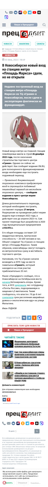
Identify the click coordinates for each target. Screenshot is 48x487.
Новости (8, 44)
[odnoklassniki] (25, 12)
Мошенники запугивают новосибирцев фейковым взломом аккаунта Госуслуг (28, 344)
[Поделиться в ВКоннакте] (24, 318)
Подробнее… (35, 483)
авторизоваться (9, 392)
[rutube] (20, 12)
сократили (7, 297)
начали (6, 282)
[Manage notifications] (4, 482)
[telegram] (29, 12)
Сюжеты (40, 44)
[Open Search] (44, 25)
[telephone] (6, 12)
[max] (6, 17)
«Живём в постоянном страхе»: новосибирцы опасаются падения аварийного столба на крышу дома (30, 377)
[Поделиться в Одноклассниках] (34, 318)
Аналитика (24, 44)
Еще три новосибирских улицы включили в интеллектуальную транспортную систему (29, 354)
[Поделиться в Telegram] (29, 318)
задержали (20, 285)
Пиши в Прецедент (24, 24)
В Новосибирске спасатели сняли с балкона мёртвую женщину (28, 365)
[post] (11, 12)
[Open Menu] (4, 24)
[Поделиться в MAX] (39, 318)
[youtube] (34, 12)
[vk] (15, 12)
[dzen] (39, 12)
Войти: (5, 396)
